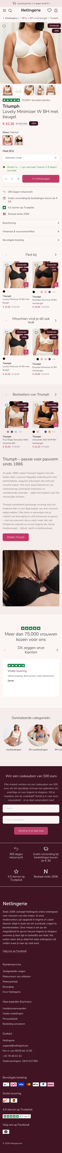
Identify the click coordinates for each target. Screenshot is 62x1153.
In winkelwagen (41, 178)
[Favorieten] (49, 10)
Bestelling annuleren (14, 1023)
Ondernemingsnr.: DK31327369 (20, 1061)
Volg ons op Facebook (15, 951)
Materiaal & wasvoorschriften (19, 231)
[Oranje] (49, 431)
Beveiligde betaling (13, 240)
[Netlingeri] (31, 10)
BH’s (24, 18)
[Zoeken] (11, 10)
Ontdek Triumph (15, 537)
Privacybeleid (10, 1018)
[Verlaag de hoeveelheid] (6, 179)
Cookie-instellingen (13, 1013)
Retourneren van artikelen (17, 976)
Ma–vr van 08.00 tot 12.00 (17, 1050)
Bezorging (8, 986)
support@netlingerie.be (15, 1045)
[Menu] (4, 10)
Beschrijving (9, 223)
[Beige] (41, 292)
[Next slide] (57, 650)
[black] (19, 140)
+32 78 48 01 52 (12, 1056)
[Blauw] (49, 292)
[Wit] (41, 431)
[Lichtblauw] (16, 431)
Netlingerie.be (16, 1143)
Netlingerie (9, 1040)
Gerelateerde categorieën (31, 718)
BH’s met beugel (38, 18)
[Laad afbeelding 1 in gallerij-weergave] (31, 53)
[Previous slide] (5, 650)
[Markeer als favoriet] (4, 26)
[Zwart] (4, 291)
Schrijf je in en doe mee (31, 830)
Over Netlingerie (12, 992)
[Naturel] (8, 291)
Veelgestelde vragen (14, 971)
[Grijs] (8, 431)
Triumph (54, 18)
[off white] (8, 140)
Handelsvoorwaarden (14, 1008)
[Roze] (45, 292)
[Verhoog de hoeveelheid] (18, 179)
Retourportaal (10, 981)
